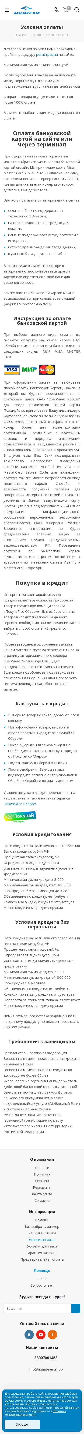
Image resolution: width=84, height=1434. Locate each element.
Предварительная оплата (42, 1259)
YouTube (41, 1334)
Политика (42, 1174)
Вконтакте (29, 1334)
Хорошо (22, 1425)
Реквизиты (42, 1187)
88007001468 (45, 1357)
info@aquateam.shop (46, 1369)
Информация (42, 1211)
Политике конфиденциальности (35, 1413)
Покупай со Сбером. (20, 803)
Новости (42, 1167)
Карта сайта (42, 1193)
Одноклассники (52, 1334)
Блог (42, 1278)
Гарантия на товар (42, 1252)
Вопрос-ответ (42, 1285)
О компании (42, 1159)
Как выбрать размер (42, 1226)
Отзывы (42, 1180)
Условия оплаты (42, 1239)
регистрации (47, 54)
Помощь (42, 1219)
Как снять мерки (42, 1233)
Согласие (42, 1200)
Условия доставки (42, 1246)
